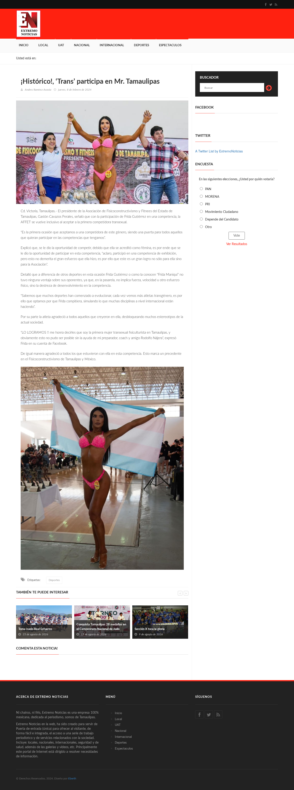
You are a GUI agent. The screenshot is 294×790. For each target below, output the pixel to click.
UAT (61, 45)
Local (43, 45)
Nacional (82, 45)
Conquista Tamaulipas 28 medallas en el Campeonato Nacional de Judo (53, 627)
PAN (208, 189)
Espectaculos (170, 45)
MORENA (212, 196)
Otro (208, 227)
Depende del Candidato (221, 219)
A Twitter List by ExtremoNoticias (219, 151)
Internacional (112, 45)
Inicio (23, 45)
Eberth (72, 778)
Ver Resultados (236, 244)
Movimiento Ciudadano (221, 212)
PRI (207, 204)
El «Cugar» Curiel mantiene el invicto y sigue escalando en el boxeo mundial (170, 627)
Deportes (141, 45)
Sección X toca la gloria (102, 629)
